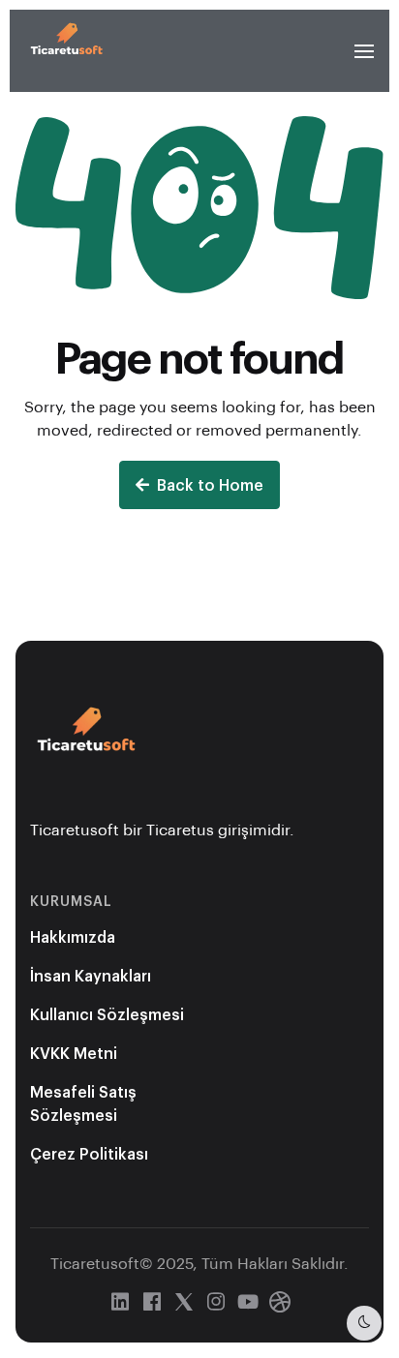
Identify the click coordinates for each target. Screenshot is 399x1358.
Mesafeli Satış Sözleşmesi (83, 1103)
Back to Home (210, 484)
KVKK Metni (73, 1052)
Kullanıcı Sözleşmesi (107, 1014)
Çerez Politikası (89, 1153)
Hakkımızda (72, 936)
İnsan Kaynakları (90, 975)
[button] (364, 51)
